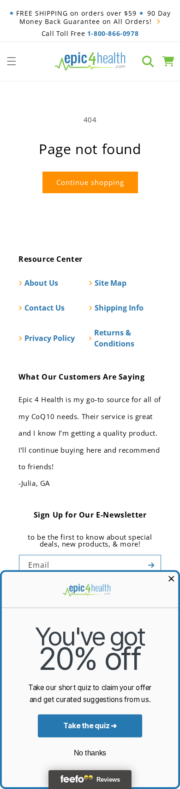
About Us (41, 283)
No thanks (90, 753)
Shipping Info (119, 308)
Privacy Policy (49, 338)
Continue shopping (90, 182)
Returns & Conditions (114, 338)
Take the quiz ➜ (90, 725)
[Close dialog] (171, 578)
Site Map (110, 283)
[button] (11, 61)
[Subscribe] (151, 565)
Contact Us (44, 308)
